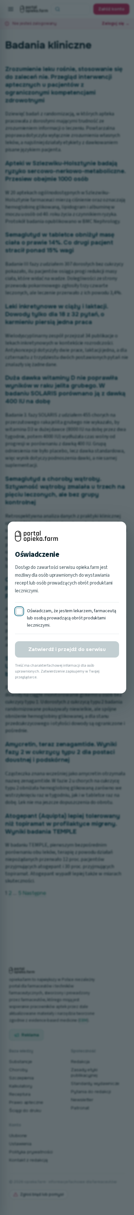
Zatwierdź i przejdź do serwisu (67, 649)
